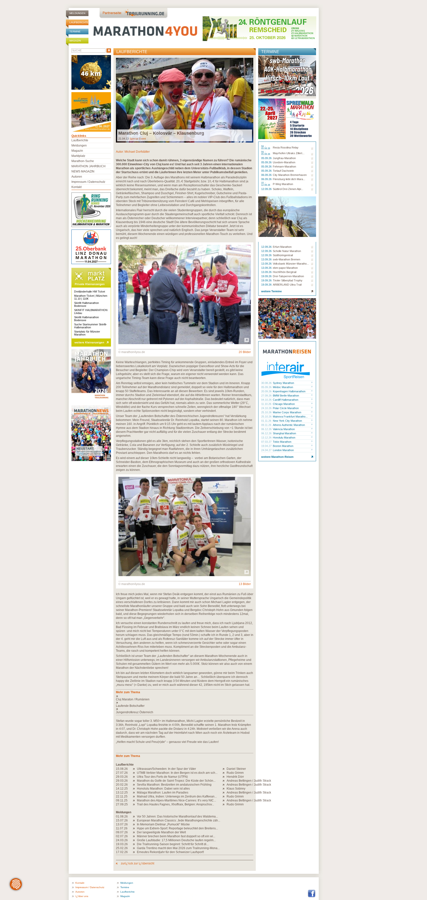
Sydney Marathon (283, 382)
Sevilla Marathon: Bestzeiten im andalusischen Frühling (174, 784)
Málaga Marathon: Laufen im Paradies (162, 792)
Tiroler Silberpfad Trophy (287, 280)
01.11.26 (266, 420)
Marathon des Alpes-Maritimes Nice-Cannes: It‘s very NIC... (176, 800)
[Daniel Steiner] (224, 769)
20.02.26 (122, 784)
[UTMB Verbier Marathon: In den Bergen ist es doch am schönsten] (135, 773)
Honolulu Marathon (284, 437)
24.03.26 (122, 840)
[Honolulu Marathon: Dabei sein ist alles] (135, 788)
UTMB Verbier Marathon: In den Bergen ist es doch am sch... (177, 772)
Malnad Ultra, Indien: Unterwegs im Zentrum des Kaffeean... (177, 796)
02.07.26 (122, 836)
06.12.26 (266, 429)
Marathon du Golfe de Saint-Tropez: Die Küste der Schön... (176, 780)
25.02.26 (122, 848)
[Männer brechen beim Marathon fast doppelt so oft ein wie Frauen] (135, 836)
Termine (75, 31)
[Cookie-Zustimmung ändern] (16, 884)
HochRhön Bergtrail (284, 272)
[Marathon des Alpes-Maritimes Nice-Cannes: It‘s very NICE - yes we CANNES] (135, 800)
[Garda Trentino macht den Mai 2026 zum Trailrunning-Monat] (135, 848)
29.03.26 (122, 776)
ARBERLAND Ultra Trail (287, 284)
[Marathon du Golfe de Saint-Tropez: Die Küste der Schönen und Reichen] (135, 780)
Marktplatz (78, 156)
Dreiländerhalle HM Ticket (89, 291)
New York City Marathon (287, 420)
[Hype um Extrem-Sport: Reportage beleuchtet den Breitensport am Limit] (135, 828)
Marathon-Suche (82, 161)
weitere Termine (271, 291)
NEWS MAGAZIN (82, 171)
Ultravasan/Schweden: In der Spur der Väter (166, 769)
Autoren (76, 176)
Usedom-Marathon (284, 162)
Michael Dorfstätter (137, 151)
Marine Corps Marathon (287, 412)
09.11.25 (122, 800)
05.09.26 (266, 158)
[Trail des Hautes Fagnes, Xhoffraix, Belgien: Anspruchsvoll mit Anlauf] (135, 804)
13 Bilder (245, 584)
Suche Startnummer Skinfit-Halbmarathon (90, 326)
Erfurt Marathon (282, 246)
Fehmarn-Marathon (284, 166)
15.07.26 (122, 820)
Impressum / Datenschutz (88, 182)
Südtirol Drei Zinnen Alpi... (288, 189)
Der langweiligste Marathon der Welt (161, 832)
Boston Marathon (283, 445)
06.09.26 (266, 174)
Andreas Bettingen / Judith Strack (249, 780)
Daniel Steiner (236, 769)
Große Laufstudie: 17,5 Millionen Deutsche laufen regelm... (176, 840)
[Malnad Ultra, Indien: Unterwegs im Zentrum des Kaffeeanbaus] (135, 796)
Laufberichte (78, 22)
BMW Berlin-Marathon (286, 395)
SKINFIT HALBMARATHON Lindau (90, 311)
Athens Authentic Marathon (289, 424)
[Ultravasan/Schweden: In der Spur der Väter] (135, 769)
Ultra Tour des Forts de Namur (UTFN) (162, 776)
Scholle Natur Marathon (287, 251)
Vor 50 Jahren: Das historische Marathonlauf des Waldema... (177, 816)
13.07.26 (122, 824)
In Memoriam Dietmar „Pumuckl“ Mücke (163, 824)
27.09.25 (122, 804)
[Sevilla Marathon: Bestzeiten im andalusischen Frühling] (135, 784)
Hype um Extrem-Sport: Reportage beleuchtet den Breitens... (177, 828)
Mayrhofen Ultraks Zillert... (288, 153)
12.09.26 (266, 189)
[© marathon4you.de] (184, 343)
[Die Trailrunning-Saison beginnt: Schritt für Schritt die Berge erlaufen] (135, 844)
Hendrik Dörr (235, 776)
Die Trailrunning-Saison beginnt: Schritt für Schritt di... (173, 844)
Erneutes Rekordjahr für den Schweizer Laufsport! (170, 852)
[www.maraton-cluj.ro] (184, 696)
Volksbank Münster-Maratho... (291, 263)
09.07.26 (122, 832)
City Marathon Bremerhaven (290, 174)
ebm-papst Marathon (285, 267)
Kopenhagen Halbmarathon (289, 391)
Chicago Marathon (284, 403)
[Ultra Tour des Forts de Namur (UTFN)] (135, 776)
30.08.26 (266, 382)
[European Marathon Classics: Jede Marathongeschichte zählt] (135, 820)
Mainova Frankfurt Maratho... (290, 416)
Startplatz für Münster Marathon (87, 333)
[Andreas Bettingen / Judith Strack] (224, 780)
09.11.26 (266, 424)
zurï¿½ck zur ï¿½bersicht (137, 863)
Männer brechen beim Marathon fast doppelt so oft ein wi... (176, 836)
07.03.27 (266, 441)
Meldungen (77, 13)
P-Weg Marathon (283, 184)
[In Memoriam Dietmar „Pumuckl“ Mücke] (135, 824)
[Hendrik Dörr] (224, 776)
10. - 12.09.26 (266, 184)
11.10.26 (266, 403)
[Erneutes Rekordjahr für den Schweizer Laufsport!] (135, 852)
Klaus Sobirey (236, 788)
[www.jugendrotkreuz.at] (184, 709)
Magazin (75, 40)
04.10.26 (266, 399)
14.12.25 (122, 788)
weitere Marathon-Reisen (277, 456)
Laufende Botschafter (130, 706)
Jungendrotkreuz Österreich (134, 712)
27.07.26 (122, 772)
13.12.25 (122, 792)
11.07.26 (122, 828)
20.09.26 (266, 391)
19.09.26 (266, 276)
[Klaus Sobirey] (224, 788)
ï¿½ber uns (81, 896)
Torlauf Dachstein (283, 170)
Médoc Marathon (283, 387)
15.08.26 (122, 769)
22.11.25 (122, 796)
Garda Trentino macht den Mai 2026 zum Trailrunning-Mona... (178, 848)
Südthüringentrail (283, 255)
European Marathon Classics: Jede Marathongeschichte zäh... (178, 820)
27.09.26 (266, 395)
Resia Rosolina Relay (286, 147)
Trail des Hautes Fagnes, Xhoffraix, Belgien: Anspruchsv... (175, 804)
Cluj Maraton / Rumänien (132, 699)
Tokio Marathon (282, 441)
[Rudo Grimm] (224, 773)
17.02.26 (122, 852)
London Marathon (283, 450)
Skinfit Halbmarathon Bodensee (86, 304)
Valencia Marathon (284, 429)
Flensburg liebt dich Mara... (289, 179)
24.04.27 (266, 450)
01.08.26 (122, 816)
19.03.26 (122, 844)
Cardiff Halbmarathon (285, 399)
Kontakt (76, 187)
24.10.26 (266, 408)
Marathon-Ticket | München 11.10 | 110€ (90, 297)
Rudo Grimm (235, 772)
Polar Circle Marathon (286, 408)
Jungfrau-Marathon (284, 158)
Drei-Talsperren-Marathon (288, 276)
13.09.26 (266, 259)
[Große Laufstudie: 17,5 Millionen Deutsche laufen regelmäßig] (135, 840)
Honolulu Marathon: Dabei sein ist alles (163, 788)
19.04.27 (266, 445)
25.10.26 (266, 412)
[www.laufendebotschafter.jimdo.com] (184, 702)
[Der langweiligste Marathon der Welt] (135, 832)
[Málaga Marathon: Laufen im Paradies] (135, 792)
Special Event (137, 138)
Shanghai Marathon (284, 433)
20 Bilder (245, 352)
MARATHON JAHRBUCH (88, 166)
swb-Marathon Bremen (286, 259)
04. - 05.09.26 (266, 147)
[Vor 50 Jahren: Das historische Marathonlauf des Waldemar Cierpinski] (135, 816)
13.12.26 (266, 437)
